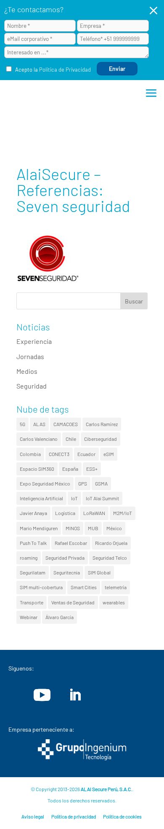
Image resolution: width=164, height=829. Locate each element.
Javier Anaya (33, 513)
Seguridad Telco (110, 558)
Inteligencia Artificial (41, 498)
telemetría (116, 587)
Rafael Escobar (71, 543)
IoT (74, 498)
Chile (71, 439)
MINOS (73, 528)
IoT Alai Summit (102, 498)
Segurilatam (32, 572)
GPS (82, 483)
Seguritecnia (66, 572)
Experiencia (34, 341)
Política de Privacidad (65, 69)
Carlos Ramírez (102, 424)
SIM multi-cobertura (41, 587)
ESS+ (92, 469)
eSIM (108, 454)
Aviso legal (32, 816)
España (70, 469)
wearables (114, 602)
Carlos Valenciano (39, 439)
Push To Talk (33, 543)
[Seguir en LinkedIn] (74, 695)
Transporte (31, 602)
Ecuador (86, 454)
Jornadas (30, 356)
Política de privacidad (73, 816)
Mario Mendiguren (39, 528)
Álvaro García (59, 617)
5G (22, 424)
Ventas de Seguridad (73, 602)
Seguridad (31, 386)
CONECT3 (59, 454)
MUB (93, 528)
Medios (26, 371)
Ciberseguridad (100, 439)
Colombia (30, 454)
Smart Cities (84, 587)
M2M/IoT (122, 513)
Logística (65, 513)
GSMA (101, 483)
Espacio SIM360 (37, 469)
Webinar (28, 617)
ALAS (39, 424)
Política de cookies (122, 816)
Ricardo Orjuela (111, 543)
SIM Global (99, 572)
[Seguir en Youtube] (42, 695)
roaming (28, 558)
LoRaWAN (94, 513)
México (114, 528)
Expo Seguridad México (45, 483)
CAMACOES (65, 424)
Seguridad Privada (65, 558)
